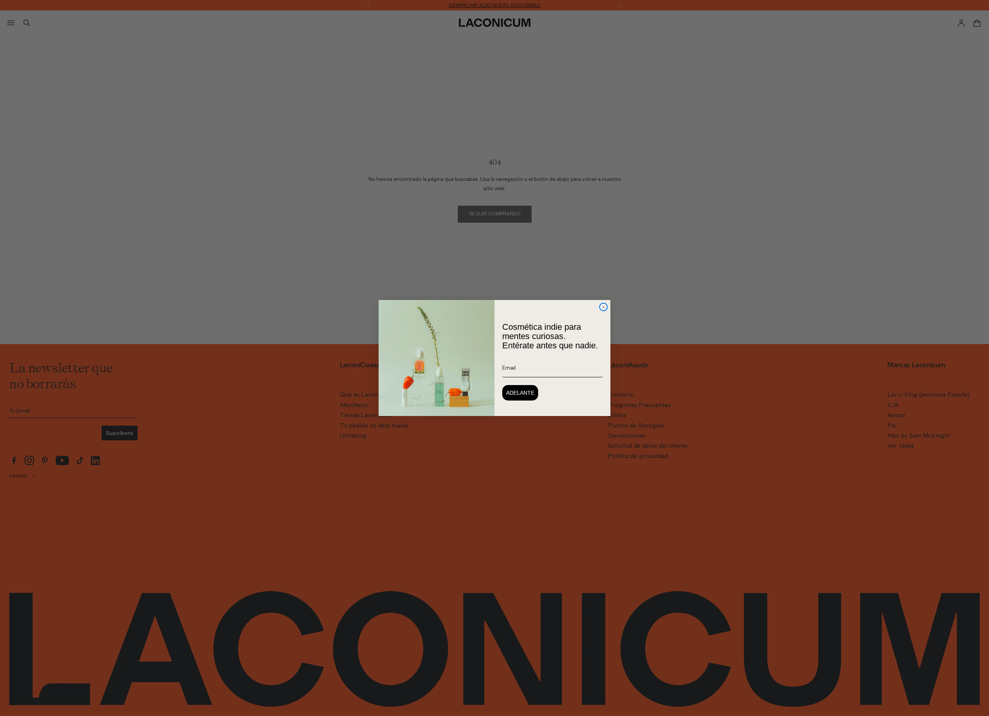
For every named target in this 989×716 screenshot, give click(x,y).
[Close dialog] (603, 307)
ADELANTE (520, 393)
